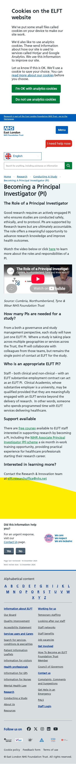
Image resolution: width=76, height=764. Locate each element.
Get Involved (45, 646)
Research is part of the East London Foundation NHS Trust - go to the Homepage (35, 117)
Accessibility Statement (17, 627)
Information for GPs (15, 672)
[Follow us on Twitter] (36, 729)
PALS (41, 699)
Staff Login (44, 706)
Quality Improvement (17, 620)
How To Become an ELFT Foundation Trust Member (52, 656)
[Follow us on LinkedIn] (48, 729)
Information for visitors (18, 660)
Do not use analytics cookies (36, 99)
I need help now (59, 143)
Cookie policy (12, 749)
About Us (9, 704)
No (20, 551)
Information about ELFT (18, 608)
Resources (9, 710)
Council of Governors (50, 666)
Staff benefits (46, 633)
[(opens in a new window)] (42, 729)
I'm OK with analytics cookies (36, 88)
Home (7, 176)
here (52, 249)
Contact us (44, 672)
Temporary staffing (49, 614)
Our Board (10, 614)
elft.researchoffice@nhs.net (27, 478)
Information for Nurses (17, 679)
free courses (27, 428)
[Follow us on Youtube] (55, 729)
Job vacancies (46, 639)
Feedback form (32, 749)
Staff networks (46, 627)
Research (22, 176)
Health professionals (16, 666)
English (17, 155)
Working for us (47, 608)
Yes (9, 551)
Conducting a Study (45, 176)
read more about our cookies (33, 75)
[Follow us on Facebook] (29, 729)
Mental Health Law (15, 685)
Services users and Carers (18, 633)
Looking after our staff (51, 620)
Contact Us (11, 542)
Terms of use (50, 749)
